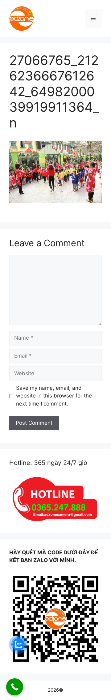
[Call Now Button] (14, 686)
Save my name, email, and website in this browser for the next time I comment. (54, 396)
